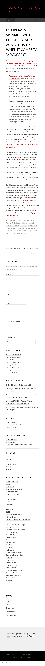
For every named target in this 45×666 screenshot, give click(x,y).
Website (8, 312)
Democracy (16, 220)
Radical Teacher (11, 563)
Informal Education (12, 517)
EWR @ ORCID (11, 365)
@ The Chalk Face (12, 481)
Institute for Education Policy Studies (18, 519)
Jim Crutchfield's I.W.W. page (15, 525)
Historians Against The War (14, 514)
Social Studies (20, 223)
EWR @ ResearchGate (13, 357)
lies (11, 231)
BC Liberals (23, 225)
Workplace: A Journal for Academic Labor (19, 445)
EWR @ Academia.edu (13, 354)
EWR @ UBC (10, 360)
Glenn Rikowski (11, 467)
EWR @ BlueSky (11, 372)
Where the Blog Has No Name (16, 634)
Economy (23, 220)
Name (8, 294)
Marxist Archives (11, 535)
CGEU (8, 484)
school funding (26, 231)
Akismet (12, 662)
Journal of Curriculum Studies (15, 530)
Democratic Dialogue (12, 494)
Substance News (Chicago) (14, 570)
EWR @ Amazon (11, 370)
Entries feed (10, 608)
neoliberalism (17, 231)
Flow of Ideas (10, 509)
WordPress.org (11, 615)
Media (13, 223)
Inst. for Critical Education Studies (17, 425)
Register (8, 601)
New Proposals (11, 537)
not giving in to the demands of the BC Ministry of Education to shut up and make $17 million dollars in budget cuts (22, 63)
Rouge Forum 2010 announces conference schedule (24, 252)
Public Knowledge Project (14, 552)
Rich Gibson (10, 457)
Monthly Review (11, 542)
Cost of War (10, 486)
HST (7, 231)
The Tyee (9, 580)
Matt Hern (9, 459)
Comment (9, 274)
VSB (33, 231)
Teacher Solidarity (11, 573)
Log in (8, 604)
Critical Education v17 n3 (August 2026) (18, 385)
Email (8, 303)
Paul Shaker (10, 469)
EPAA (8, 502)
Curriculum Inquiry (12, 492)
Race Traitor (10, 560)
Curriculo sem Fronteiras (14, 489)
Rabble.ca (9, 557)
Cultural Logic (10, 442)
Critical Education (11, 422)
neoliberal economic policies (25, 200)
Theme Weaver (29, 657)
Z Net (8, 583)
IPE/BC (8, 522)
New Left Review (11, 545)
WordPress (30, 654)
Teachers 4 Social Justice (14, 575)
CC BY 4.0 (25, 636)
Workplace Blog (11, 427)
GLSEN (8, 512)
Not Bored (9, 547)
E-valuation (9, 504)
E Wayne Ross (22, 8)
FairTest (8, 507)
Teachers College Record (14, 578)
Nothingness (10, 550)
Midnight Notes (11, 540)
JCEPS (8, 527)
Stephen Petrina (11, 464)
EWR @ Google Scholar (13, 362)
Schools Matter (11, 568)
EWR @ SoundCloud (12, 367)
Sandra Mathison (11, 462)
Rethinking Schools (12, 565)
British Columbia (18, 228)
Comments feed (11, 612)
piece (18, 160)
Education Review (11, 499)
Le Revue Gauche (11, 532)
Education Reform (30, 228)
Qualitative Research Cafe (14, 555)
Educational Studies (12, 497)
